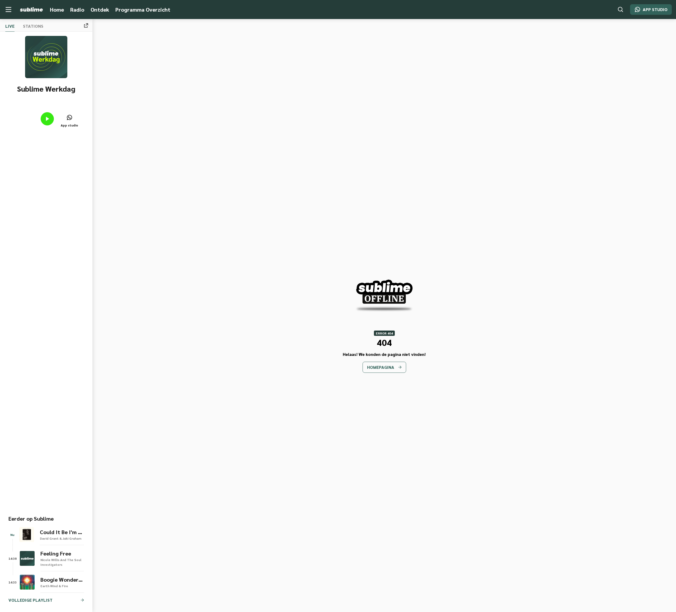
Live (10, 26)
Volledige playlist (30, 600)
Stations (33, 26)
